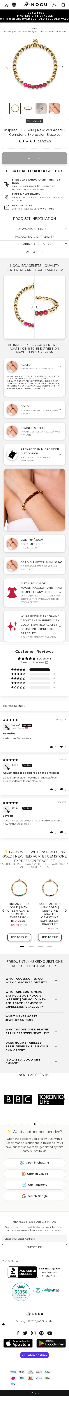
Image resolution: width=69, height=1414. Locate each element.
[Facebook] (18, 1333)
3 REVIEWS (44, 141)
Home (34, 28)
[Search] (6, 4)
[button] (18, 669)
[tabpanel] (18, 1099)
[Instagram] (33, 1333)
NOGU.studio (34, 4)
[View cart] (63, 4)
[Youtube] (49, 1333)
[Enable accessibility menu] (14, 4)
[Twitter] (25, 1333)
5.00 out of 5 (44, 658)
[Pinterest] (41, 1333)
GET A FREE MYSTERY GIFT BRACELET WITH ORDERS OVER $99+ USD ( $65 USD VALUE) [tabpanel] (34, 16)
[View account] (54, 4)
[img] (10, 720)
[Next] (62, 67)
